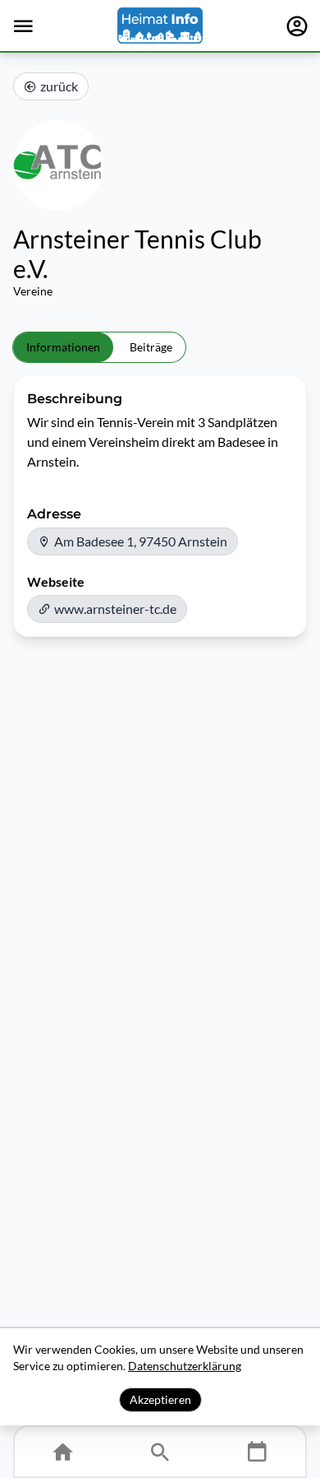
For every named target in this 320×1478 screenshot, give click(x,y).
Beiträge (151, 347)
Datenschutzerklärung (184, 1366)
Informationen (63, 347)
